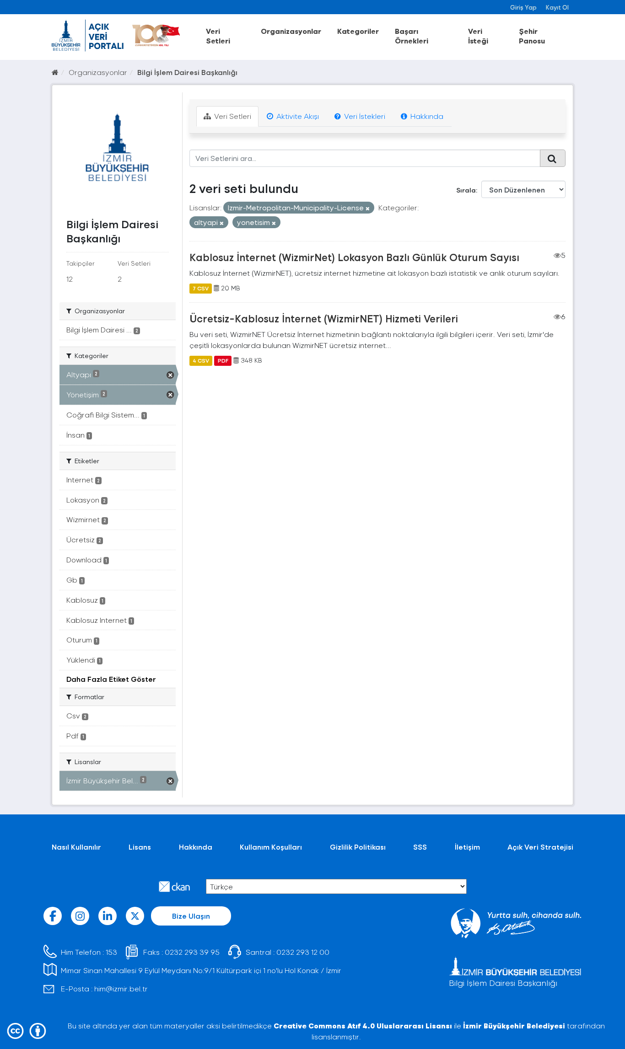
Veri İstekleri (363, 116)
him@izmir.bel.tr (121, 988)
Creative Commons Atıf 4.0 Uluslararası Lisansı (363, 1025)
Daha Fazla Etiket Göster (111, 679)
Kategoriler (358, 31)
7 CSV (201, 288)
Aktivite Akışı (297, 116)
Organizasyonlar (291, 31)
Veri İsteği (478, 35)
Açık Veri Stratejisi (540, 846)
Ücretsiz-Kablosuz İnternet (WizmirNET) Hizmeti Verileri (323, 318)
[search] (553, 158)
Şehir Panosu (532, 35)
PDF (223, 360)
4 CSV (201, 360)
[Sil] (368, 208)
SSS (420, 846)
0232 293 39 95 (192, 952)
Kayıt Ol (557, 7)
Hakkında (426, 116)
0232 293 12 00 (302, 952)
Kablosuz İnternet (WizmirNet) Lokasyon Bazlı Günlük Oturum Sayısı (354, 257)
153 (111, 952)
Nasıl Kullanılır (76, 846)
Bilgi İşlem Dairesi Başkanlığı (187, 72)
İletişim (467, 846)
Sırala (466, 190)
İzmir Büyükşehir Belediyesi (514, 1025)
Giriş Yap (523, 7)
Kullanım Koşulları (271, 846)
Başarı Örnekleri (411, 35)
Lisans (140, 846)
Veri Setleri (218, 35)
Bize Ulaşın (191, 916)
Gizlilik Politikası (358, 846)
